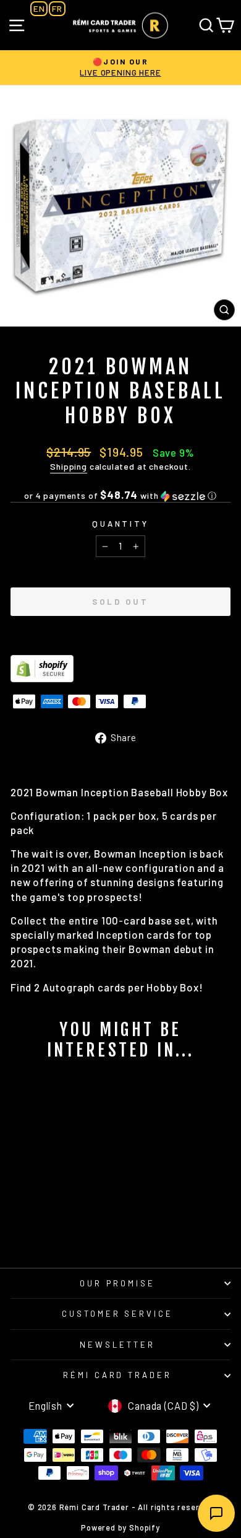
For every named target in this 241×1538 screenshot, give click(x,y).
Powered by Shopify (120, 1527)
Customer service (118, 1314)
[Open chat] (216, 1513)
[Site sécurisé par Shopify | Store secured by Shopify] (120, 668)
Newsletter (117, 1345)
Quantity (121, 524)
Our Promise (117, 1283)
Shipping (68, 466)
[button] (120, 495)
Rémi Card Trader (117, 1375)
